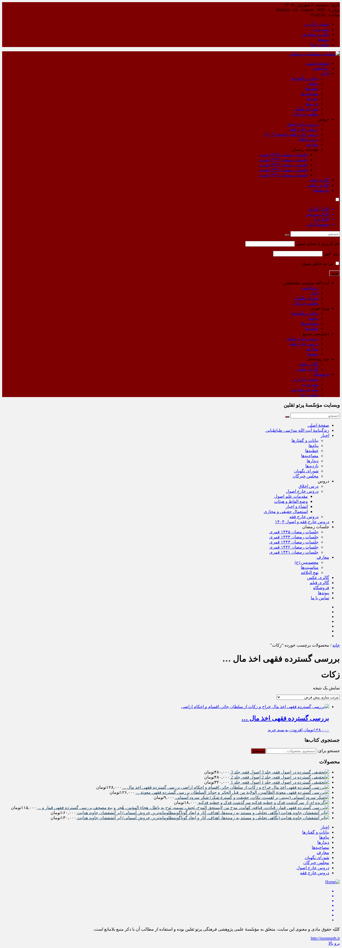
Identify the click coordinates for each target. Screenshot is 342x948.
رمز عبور (332, 253)
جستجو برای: (328, 750)
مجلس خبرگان (305, 114)
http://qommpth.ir (325, 938)
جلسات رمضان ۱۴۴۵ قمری (283, 154)
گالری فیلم (319, 180)
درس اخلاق (308, 139)
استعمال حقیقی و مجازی (286, 511)
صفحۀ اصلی (318, 425)
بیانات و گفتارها (305, 78)
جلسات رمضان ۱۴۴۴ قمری (283, 159)
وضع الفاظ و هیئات (291, 501)
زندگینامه (321, 68)
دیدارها (312, 98)
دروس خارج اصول (302, 124)
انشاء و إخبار (297, 506)
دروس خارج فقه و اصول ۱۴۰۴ (291, 134)
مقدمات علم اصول (291, 496)
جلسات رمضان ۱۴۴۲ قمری (283, 170)
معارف (312, 144)
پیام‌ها (313, 83)
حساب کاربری (316, 24)
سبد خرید (321, 29)
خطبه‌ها (311, 88)
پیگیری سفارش (315, 34)
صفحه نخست (317, 63)
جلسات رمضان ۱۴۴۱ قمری (283, 175)
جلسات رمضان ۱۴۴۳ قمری (283, 164)
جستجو (258, 751)
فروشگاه (321, 190)
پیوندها (323, 39)
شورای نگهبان (306, 109)
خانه (336, 645)
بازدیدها (311, 104)
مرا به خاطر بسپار (318, 263)
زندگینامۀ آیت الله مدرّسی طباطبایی (297, 430)
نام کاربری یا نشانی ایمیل (318, 243)
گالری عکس (318, 185)
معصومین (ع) (306, 562)
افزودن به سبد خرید (285, 730)
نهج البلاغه (309, 572)
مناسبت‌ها (309, 567)
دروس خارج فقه (303, 129)
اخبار (325, 73)
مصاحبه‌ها (309, 93)
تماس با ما (320, 44)
